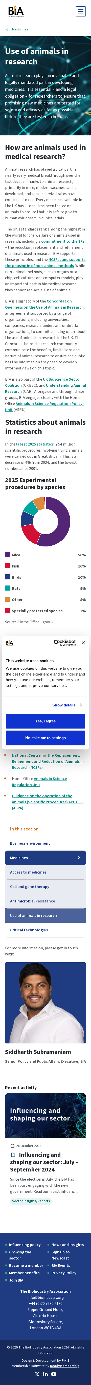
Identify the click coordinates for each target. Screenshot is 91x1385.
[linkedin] (45, 1374)
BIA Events (61, 1265)
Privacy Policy (64, 1273)
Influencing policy (25, 1245)
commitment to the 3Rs (62, 241)
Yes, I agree (45, 721)
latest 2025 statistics (35, 444)
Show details (63, 705)
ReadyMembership (64, 1366)
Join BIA (16, 1280)
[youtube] (54, 1374)
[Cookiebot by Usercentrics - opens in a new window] (56, 643)
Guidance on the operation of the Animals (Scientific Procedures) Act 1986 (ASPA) (47, 802)
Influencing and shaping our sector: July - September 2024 (44, 1162)
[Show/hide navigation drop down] (81, 11)
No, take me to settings (45, 738)
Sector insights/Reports (31, 1201)
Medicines (20, 29)
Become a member (26, 1265)
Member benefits (24, 1273)
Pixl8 (65, 1360)
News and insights (68, 1245)
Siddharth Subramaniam (38, 1051)
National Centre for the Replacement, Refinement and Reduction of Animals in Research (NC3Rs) (48, 761)
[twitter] (37, 1374)
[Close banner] (83, 643)
